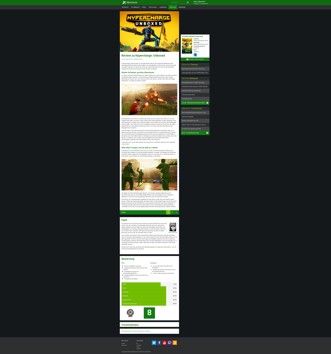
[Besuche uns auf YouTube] (164, 343)
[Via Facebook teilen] (173, 59)
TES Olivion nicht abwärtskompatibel (191, 129)
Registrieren (205, 4)
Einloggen (196, 4)
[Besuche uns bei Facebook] (159, 343)
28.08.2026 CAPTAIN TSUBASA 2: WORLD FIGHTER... (195, 87)
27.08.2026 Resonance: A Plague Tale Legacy (193, 83)
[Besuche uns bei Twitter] (154, 343)
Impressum (124, 345)
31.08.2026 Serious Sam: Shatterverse (191, 91)
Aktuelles (125, 7)
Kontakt (123, 344)
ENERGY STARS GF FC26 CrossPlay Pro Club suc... (194, 125)
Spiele (144, 7)
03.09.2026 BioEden (187, 99)
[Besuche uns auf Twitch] (169, 343)
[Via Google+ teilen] (176, 59)
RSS (137, 344)
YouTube (138, 349)
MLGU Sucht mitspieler (188, 117)
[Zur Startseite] (129, 3)
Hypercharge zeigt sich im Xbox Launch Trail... (193, 69)
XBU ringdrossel (127, 59)
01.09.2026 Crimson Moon (188, 95)
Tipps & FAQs (153, 7)
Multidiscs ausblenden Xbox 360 (190, 121)
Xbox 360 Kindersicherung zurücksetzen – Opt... (194, 113)
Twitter (138, 347)
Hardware (182, 7)
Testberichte (135, 7)
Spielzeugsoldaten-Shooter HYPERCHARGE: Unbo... (195, 73)
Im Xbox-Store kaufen (196, 59)
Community (163, 7)
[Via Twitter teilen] (175, 59)
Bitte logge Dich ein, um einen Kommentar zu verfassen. (136, 331)
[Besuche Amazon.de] (175, 343)
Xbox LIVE (173, 7)
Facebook (138, 345)
